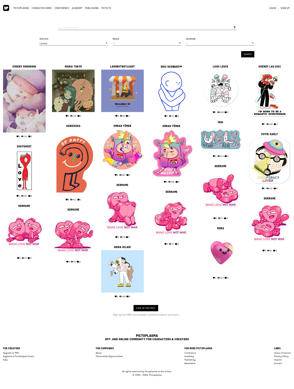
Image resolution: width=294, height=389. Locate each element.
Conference (62, 8)
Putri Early (269, 134)
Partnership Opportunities (109, 356)
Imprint (278, 359)
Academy (77, 8)
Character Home (42, 8)
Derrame (220, 166)
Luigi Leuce (220, 66)
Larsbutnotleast (122, 66)
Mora (220, 228)
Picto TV (106, 8)
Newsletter (190, 363)
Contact (278, 363)
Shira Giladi (122, 247)
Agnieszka (73, 125)
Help (5, 359)
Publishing (92, 8)
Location (190, 39)
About (99, 353)
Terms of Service (282, 353)
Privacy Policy (281, 356)
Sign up (285, 8)
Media (116, 39)
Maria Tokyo (73, 66)
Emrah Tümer (122, 125)
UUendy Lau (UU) (270, 66)
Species (44, 39)
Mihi (220, 122)
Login (272, 8)
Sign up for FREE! (146, 308)
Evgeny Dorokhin (24, 66)
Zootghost (24, 146)
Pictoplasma (21, 8)
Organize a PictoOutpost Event (18, 356)
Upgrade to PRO (11, 353)
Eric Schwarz (170, 66)
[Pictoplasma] (6, 8)
